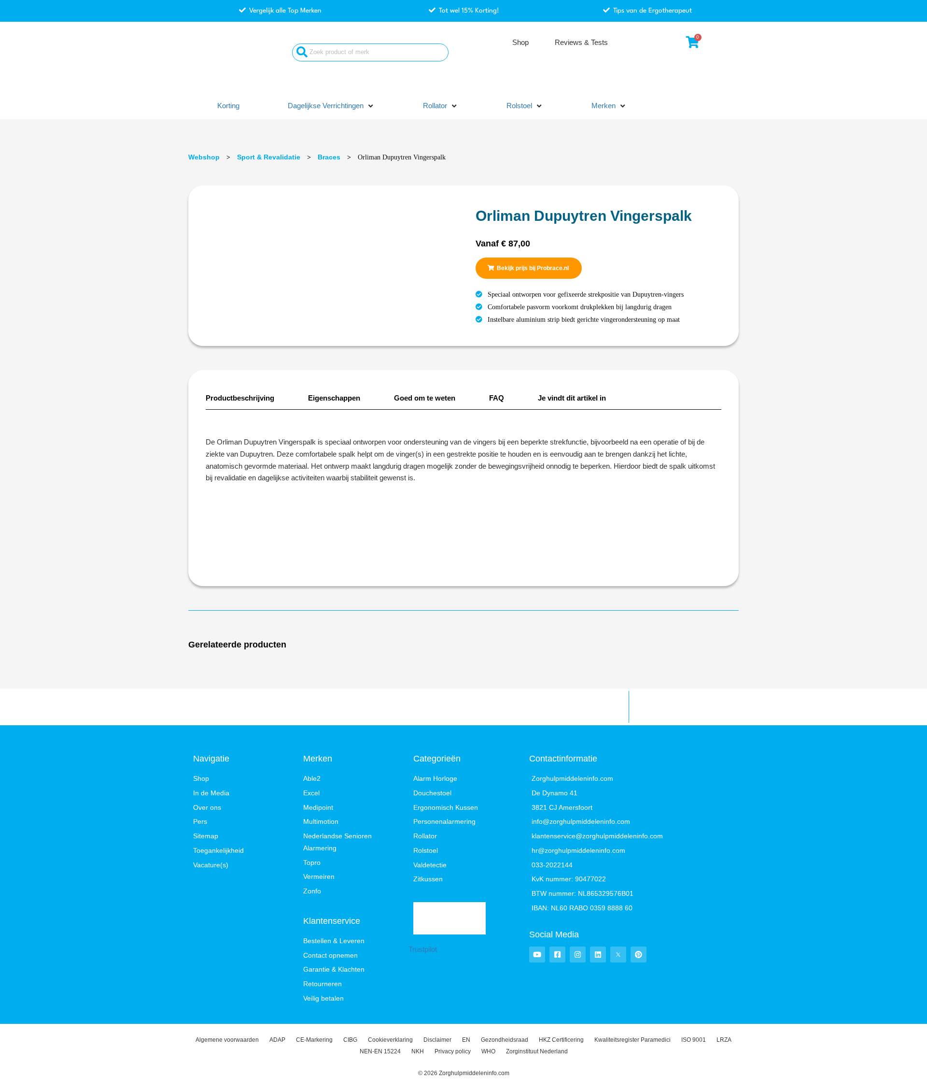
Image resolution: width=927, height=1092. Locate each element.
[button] (331, 106)
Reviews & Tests (581, 42)
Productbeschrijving (240, 398)
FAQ (496, 398)
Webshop (204, 157)
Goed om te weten (424, 398)
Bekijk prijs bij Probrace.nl (533, 268)
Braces (329, 157)
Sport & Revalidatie (268, 157)
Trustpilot (422, 949)
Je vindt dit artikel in (572, 398)
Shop (520, 42)
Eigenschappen (334, 398)
